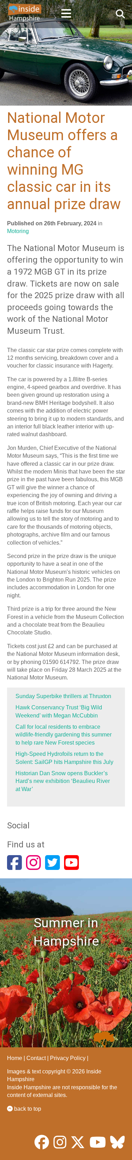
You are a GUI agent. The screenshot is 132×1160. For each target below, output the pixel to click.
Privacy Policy (68, 1058)
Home (14, 1058)
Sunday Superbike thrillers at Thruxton (63, 696)
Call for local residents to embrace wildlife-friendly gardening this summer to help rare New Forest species (63, 735)
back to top (27, 1109)
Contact (36, 1058)
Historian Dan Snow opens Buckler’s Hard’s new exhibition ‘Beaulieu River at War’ (62, 781)
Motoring (18, 231)
